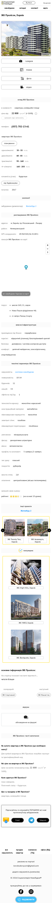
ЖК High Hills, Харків (26, 588)
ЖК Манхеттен (44, 695)
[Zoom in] (47, 245)
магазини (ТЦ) (32, 851)
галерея (29, 61)
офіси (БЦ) (45, 849)
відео (29, 87)
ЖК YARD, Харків (26, 623)
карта (45, 8)
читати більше (7, 679)
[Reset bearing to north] (47, 252)
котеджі (22, 8)
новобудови (9, 8)
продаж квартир (19, 851)
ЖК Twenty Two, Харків (14, 540)
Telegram (42, 820)
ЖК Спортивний (8, 695)
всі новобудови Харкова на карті (16, 294)
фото (29, 78)
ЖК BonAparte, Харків (26, 658)
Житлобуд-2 (31, 206)
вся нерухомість (7, 851)
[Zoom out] (47, 249)
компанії (34, 8)
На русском (47, 3)
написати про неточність (14, 118)
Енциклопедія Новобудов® (29, 878)
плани (29, 69)
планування (9, 143)
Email (17, 820)
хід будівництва (10, 183)
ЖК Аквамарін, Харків (37, 540)
